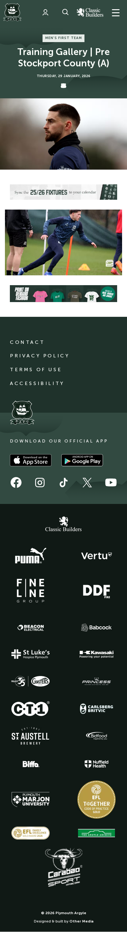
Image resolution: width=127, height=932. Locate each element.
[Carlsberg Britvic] (96, 708)
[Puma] (30, 556)
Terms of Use (36, 369)
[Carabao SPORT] (63, 867)
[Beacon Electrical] (30, 628)
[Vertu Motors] (96, 556)
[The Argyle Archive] (96, 833)
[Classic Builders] (63, 524)
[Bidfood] (96, 736)
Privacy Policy (39, 356)
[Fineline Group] (30, 591)
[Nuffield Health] (96, 764)
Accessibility (37, 383)
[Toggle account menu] (45, 12)
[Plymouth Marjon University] (30, 799)
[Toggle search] (65, 12)
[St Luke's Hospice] (30, 654)
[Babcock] (96, 627)
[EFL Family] (30, 833)
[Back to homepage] (12, 12)
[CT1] (30, 708)
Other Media (81, 921)
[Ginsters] (30, 681)
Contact (27, 342)
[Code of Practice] (96, 800)
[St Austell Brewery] (30, 736)
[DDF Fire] (96, 590)
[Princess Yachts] (96, 681)
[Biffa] (30, 764)
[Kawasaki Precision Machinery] (96, 654)
